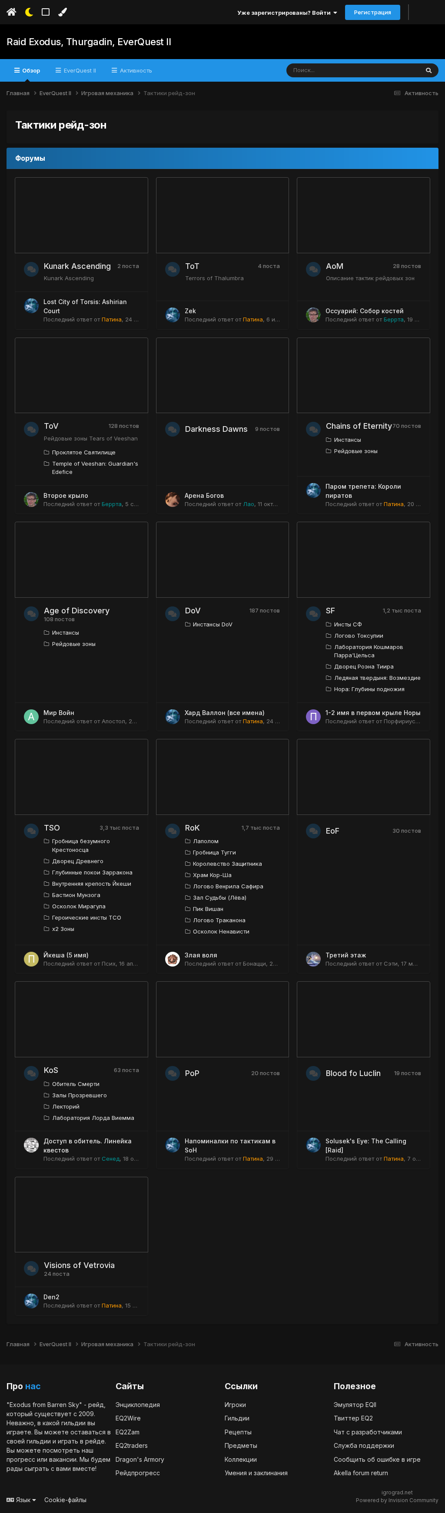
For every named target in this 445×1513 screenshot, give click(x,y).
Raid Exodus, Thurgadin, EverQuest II (89, 41)
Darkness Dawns (216, 429)
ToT (192, 266)
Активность (135, 70)
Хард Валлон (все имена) (225, 712)
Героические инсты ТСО (86, 917)
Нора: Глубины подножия (369, 688)
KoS (51, 1070)
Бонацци (254, 963)
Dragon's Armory (140, 1459)
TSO (52, 827)
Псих (109, 963)
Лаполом (206, 841)
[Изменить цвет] (62, 12)
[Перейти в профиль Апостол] (31, 716)
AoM (334, 266)
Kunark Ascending (77, 266)
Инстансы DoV (212, 624)
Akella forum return (361, 1473)
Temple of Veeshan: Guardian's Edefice (95, 468)
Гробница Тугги (214, 852)
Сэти (391, 963)
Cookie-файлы (65, 1499)
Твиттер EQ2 (353, 1418)
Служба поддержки (364, 1445)
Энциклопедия (138, 1404)
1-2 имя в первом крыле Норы (373, 712)
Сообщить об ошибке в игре (377, 1459)
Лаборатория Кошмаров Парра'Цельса (368, 651)
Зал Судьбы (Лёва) (219, 897)
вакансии (62, 1459)
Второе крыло (65, 495)
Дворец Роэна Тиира (364, 666)
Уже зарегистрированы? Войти (285, 12)
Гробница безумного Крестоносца (81, 845)
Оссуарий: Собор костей (364, 311)
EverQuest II (79, 70)
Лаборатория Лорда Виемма (93, 1117)
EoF (332, 830)
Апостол (113, 721)
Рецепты (238, 1432)
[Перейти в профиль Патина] (31, 305)
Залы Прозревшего (79, 1095)
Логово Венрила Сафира (228, 886)
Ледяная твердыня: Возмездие (377, 677)
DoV (193, 610)
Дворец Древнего (77, 860)
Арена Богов (204, 495)
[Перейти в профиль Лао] (172, 499)
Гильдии (237, 1418)
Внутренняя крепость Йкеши (91, 883)
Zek (190, 311)
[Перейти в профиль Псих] (31, 959)
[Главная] (12, 12)
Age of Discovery (77, 610)
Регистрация (372, 12)
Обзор (30, 70)
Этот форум (391, 70)
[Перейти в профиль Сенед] (31, 1145)
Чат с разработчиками (368, 1432)
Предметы (241, 1445)
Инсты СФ (348, 624)
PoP (192, 1073)
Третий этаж (345, 955)
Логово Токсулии (358, 635)
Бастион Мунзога (76, 894)
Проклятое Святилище (84, 452)
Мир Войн (58, 712)
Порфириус (399, 721)
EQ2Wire (128, 1418)
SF (330, 610)
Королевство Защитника (227, 863)
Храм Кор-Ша (212, 874)
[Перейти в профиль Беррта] (313, 315)
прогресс (21, 1459)
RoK (192, 827)
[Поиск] (428, 70)
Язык (23, 1499)
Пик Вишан (208, 908)
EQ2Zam (127, 1432)
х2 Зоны (63, 928)
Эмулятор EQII (355, 1404)
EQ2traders (132, 1445)
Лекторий (66, 1106)
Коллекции (241, 1459)
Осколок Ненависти (221, 931)
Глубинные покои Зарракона (92, 872)
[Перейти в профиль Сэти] (313, 959)
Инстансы (347, 439)
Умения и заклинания (256, 1473)
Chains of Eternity (359, 425)
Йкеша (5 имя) (66, 955)
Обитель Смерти (76, 1083)
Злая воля (201, 955)
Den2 (51, 1297)
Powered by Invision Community (397, 1500)
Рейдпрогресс (138, 1473)
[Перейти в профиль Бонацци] (172, 959)
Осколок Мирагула (79, 906)
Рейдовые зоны (356, 450)
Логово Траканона (219, 920)
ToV (51, 425)
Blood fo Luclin (353, 1073)
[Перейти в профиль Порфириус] (313, 716)
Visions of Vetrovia (79, 1265)
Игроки (235, 1404)
